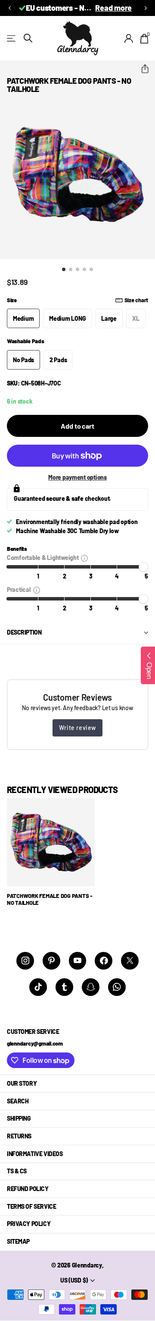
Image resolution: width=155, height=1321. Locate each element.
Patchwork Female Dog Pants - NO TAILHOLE (49, 899)
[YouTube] (78, 961)
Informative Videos (34, 1153)
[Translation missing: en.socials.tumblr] (64, 987)
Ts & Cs (17, 1171)
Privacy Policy (28, 1223)
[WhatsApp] (117, 987)
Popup (84, 557)
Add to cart (77, 426)
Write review (77, 727)
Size (77, 300)
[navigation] (63, 269)
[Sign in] (128, 38)
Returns (19, 1136)
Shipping (19, 1118)
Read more (113, 8)
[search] (28, 38)
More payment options (77, 477)
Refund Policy (28, 1188)
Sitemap (18, 1241)
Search (17, 1101)
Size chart (136, 300)
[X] (130, 961)
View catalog (12, 38)
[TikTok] (38, 987)
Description (24, 632)
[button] (9, 8)
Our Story (22, 1083)
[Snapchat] (90, 987)
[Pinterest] (51, 961)
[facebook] (103, 961)
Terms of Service (31, 1206)
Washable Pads (25, 341)
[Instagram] (25, 961)
